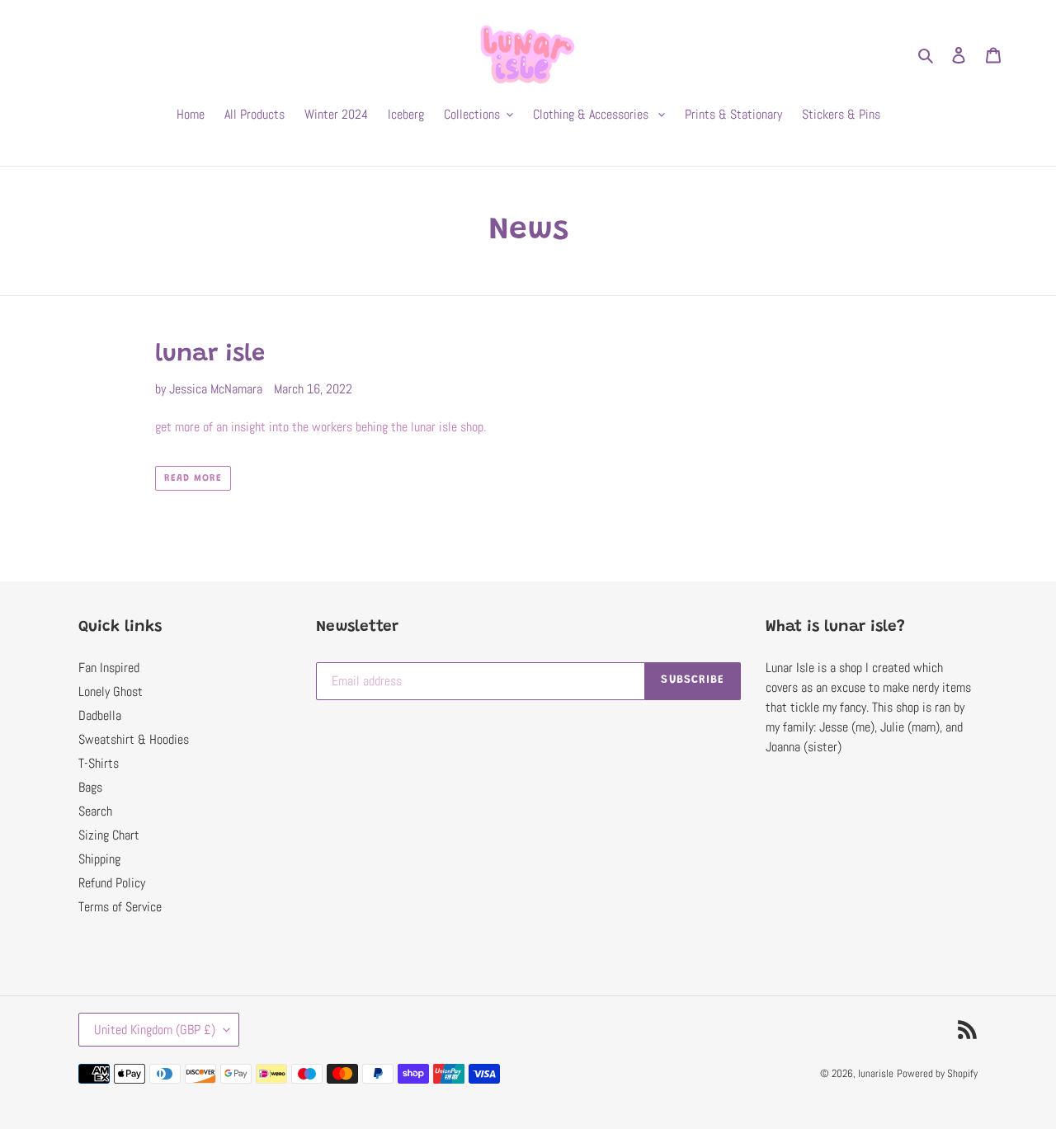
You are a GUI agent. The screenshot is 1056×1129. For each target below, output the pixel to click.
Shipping (99, 859)
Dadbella (99, 715)
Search (95, 811)
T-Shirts (98, 763)
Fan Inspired (108, 667)
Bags (90, 787)
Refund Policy (111, 882)
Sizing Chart (108, 835)
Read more (193, 478)
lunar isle (210, 355)
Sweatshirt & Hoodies (133, 739)
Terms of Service (120, 906)
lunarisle (875, 1073)
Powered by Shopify (937, 1073)
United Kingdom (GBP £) (154, 1029)
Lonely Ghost (110, 691)
